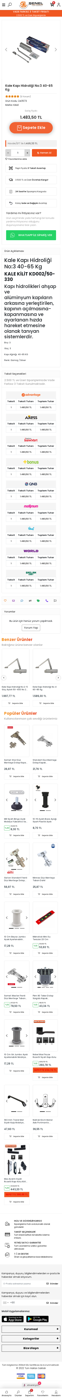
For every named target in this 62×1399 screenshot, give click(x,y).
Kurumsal (31, 1329)
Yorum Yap (31, 628)
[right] (58, 678)
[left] (4, 678)
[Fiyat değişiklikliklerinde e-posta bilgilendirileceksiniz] (39, 601)
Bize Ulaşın (31, 1348)
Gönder (54, 1283)
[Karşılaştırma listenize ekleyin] (31, 601)
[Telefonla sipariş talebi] (48, 601)
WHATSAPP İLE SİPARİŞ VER (35, 235)
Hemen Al (45, 152)
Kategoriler (31, 1339)
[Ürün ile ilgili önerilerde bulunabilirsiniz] (56, 601)
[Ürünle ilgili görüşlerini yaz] (23, 601)
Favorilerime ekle (17, 159)
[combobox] (5, 1303)
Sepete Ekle (33, 127)
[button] (6, 49)
